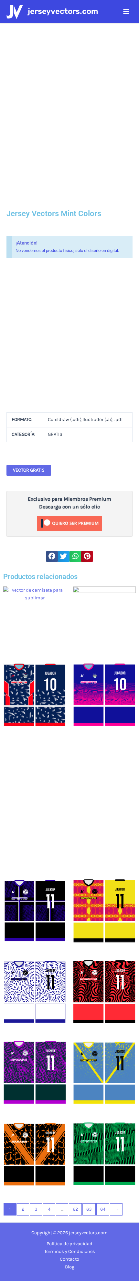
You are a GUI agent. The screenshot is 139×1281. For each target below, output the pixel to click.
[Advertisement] (69, 335)
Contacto (69, 1259)
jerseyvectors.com (63, 11)
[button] (52, 556)
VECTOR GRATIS (29, 470)
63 (89, 1209)
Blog (69, 1267)
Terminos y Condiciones (69, 1251)
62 (75, 1209)
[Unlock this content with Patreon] (69, 523)
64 (102, 1209)
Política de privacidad (69, 1243)
